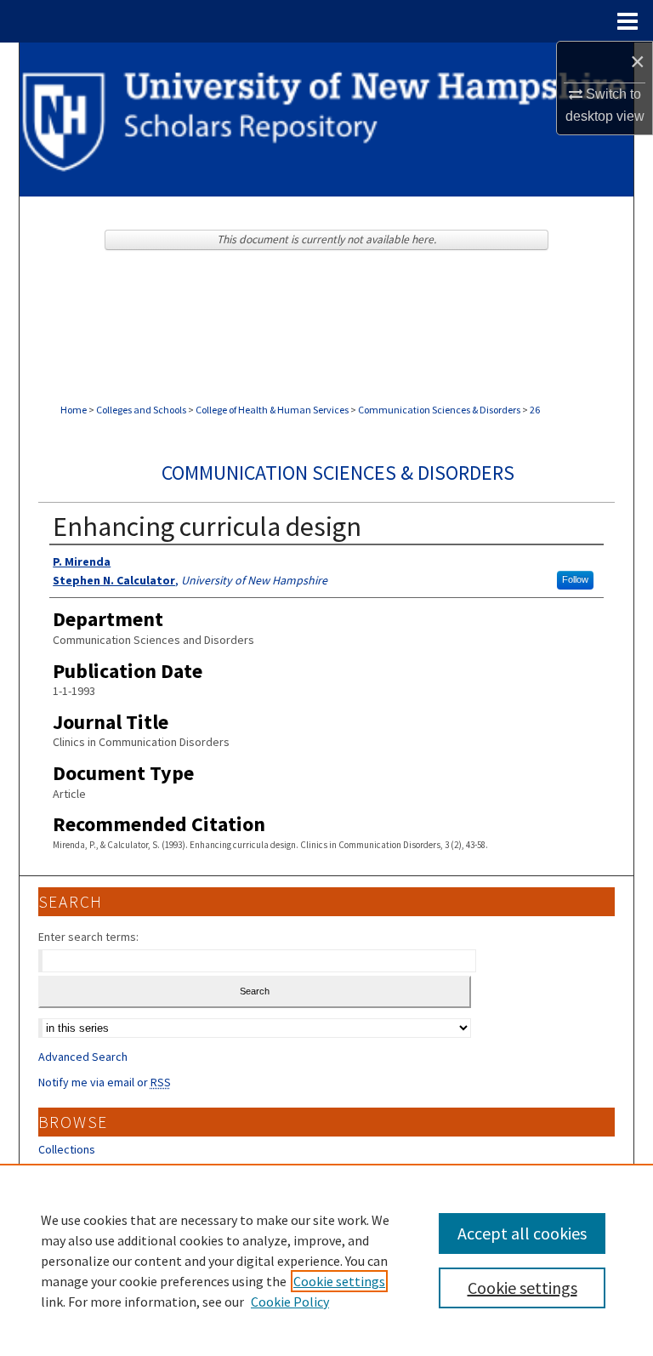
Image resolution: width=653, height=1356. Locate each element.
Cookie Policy (290, 1301)
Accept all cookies (522, 1233)
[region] (326, 1260)
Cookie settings (339, 1281)
